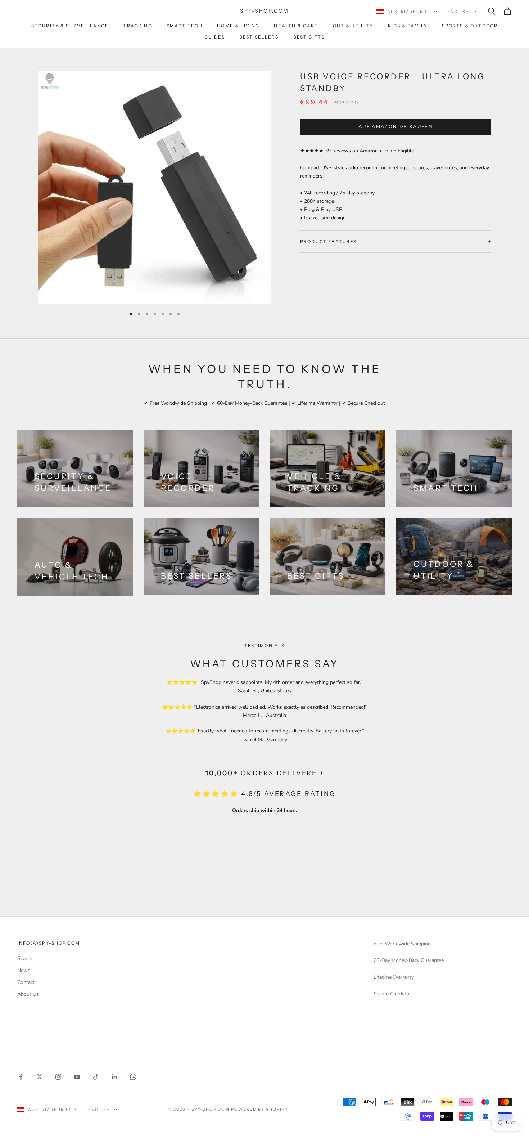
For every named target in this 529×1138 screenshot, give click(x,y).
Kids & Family (408, 25)
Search (24, 958)
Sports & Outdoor (470, 25)
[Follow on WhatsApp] (133, 1076)
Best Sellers (259, 37)
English (458, 11)
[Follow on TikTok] (95, 1076)
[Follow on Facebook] (20, 1076)
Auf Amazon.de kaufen (395, 127)
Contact (26, 982)
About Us (28, 994)
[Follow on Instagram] (58, 1076)
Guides (214, 37)
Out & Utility (353, 25)
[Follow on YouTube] (77, 1076)
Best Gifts (309, 37)
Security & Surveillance (70, 25)
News (23, 970)
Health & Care (296, 25)
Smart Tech (185, 25)
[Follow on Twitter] (39, 1076)
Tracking (137, 25)
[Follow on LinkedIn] (114, 1076)
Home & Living (238, 25)
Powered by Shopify (259, 1109)
